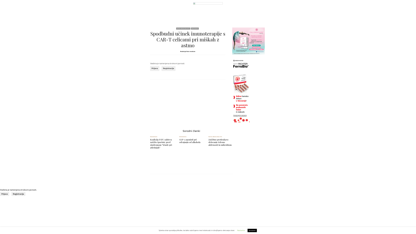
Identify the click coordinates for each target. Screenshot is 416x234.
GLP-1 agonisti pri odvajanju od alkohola (189, 141)
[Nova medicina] (208, 7)
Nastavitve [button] (241, 230)
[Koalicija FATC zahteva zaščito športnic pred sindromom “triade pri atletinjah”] (162, 158)
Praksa (196, 16)
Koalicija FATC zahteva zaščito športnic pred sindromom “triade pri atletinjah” (161, 143)
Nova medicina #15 (183, 28)
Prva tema (208, 16)
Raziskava (222, 16)
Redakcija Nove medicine (187, 51)
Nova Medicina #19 (215, 136)
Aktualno (172, 16)
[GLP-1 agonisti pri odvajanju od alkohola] (191, 158)
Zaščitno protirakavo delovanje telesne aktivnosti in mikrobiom (220, 142)
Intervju (185, 16)
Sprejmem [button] (252, 230)
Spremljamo (236, 16)
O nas (248, 16)
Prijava (155, 68)
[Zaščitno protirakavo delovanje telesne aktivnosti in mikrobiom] (220, 158)
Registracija (168, 68)
